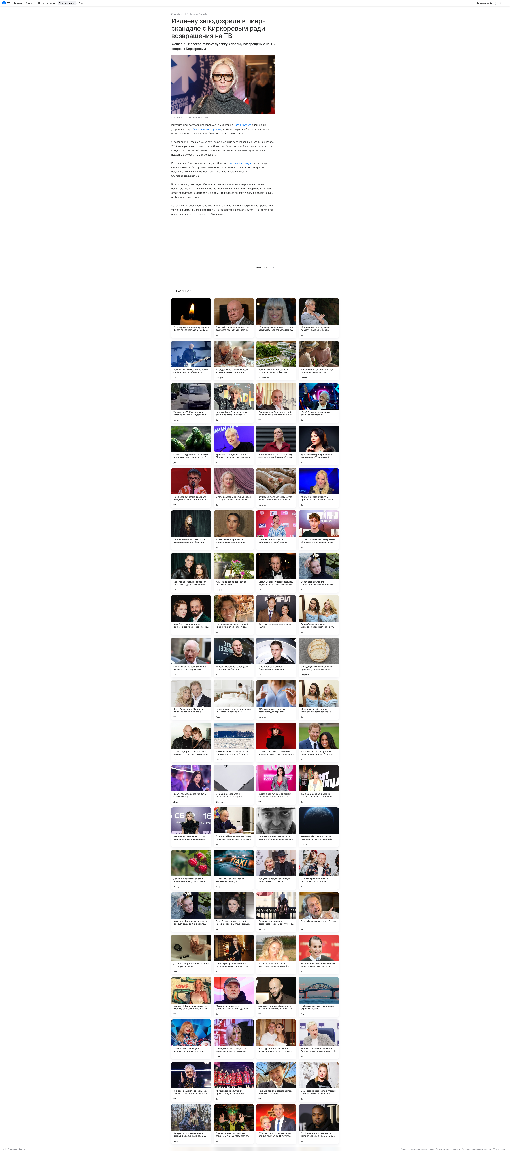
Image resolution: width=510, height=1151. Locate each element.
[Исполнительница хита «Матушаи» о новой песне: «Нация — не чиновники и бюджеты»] (276, 530)
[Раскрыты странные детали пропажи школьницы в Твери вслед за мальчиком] (191, 1124)
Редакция (404, 1149)
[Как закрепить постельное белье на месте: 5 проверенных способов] (234, 700)
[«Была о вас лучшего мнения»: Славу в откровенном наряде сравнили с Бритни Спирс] (276, 785)
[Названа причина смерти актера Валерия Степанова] (276, 1082)
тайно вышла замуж (240, 163)
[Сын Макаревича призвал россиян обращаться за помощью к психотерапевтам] (319, 870)
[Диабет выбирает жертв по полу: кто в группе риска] (191, 954)
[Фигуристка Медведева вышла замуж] (276, 615)
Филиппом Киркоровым (207, 129)
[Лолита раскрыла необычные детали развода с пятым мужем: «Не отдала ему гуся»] (276, 742)
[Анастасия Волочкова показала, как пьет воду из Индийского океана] (191, 912)
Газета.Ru (203, 14)
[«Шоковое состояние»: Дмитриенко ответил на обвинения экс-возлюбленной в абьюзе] (276, 657)
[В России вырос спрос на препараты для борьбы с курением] (276, 700)
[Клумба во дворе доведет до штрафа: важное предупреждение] (234, 573)
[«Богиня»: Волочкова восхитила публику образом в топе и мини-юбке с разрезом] (191, 997)
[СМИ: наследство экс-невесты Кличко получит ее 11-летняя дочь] (276, 1124)
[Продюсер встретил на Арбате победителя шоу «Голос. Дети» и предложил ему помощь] (191, 488)
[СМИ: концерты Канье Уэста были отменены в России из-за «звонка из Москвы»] (319, 1124)
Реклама (22, 1149)
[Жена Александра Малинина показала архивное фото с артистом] (191, 700)
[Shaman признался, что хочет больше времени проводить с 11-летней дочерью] (319, 1039)
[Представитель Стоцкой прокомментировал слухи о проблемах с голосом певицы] (191, 1039)
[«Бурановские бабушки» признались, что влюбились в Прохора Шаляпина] (234, 1082)
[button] (223, 84)
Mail (4, 1149)
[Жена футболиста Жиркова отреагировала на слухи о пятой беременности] (276, 1039)
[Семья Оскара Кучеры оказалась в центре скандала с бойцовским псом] (276, 573)
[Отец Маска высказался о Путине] (319, 912)
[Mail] (4, 3)
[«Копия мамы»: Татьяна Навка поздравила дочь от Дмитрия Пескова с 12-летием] (191, 530)
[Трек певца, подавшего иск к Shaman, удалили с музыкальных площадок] (234, 445)
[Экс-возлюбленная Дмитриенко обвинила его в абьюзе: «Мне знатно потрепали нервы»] (319, 530)
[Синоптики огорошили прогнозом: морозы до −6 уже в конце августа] (276, 912)
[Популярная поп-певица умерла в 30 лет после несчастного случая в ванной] (191, 318)
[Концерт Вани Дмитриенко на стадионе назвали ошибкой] (234, 403)
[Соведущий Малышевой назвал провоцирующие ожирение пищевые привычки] (319, 657)
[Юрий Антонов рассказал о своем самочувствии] (319, 403)
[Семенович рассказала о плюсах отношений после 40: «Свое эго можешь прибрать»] (319, 1082)
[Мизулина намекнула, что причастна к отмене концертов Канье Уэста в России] (319, 488)
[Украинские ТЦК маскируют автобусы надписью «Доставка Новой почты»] (191, 403)
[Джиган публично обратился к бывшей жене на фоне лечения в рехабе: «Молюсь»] (276, 997)
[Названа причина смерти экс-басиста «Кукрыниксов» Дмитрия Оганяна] (276, 827)
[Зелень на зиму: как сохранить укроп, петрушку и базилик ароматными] (276, 360)
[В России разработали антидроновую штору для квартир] (234, 785)
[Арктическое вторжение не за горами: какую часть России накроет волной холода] (234, 742)
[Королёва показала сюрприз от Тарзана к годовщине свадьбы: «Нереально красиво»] (191, 573)
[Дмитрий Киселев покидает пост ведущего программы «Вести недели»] (234, 318)
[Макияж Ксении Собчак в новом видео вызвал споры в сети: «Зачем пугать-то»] (319, 954)
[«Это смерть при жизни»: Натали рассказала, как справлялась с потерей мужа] (276, 318)
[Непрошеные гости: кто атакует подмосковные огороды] (319, 360)
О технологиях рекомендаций (422, 1149)
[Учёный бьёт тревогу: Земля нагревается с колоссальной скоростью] (319, 827)
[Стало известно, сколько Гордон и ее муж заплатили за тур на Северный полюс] (234, 488)
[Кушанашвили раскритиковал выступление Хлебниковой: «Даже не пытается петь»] (319, 445)
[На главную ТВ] (8, 3)
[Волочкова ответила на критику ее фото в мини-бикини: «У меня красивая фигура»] (276, 445)
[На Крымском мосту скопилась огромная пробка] (319, 997)
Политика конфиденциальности (448, 1149)
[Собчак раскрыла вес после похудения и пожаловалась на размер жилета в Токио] (234, 954)
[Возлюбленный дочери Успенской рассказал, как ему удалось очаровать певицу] (319, 615)
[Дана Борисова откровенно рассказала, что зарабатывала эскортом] (319, 785)
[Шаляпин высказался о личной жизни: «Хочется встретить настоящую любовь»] (234, 615)
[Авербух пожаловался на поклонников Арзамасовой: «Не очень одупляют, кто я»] (191, 615)
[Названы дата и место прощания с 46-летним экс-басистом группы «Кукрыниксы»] (191, 360)
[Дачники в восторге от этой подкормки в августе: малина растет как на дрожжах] (191, 870)
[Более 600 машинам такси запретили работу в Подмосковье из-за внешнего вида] (234, 870)
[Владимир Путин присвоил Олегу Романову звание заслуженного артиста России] (234, 827)
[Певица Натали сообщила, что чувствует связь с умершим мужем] (234, 1039)
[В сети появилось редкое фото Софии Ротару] (191, 785)
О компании (12, 1149)
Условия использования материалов (476, 1149)
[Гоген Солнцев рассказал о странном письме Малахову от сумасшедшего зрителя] (234, 1124)
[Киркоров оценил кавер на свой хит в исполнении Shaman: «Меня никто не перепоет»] (191, 1082)
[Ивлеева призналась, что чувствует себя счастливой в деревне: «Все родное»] (276, 954)
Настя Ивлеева (243, 125)
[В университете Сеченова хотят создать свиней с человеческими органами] (276, 488)
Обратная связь (499, 1149)
